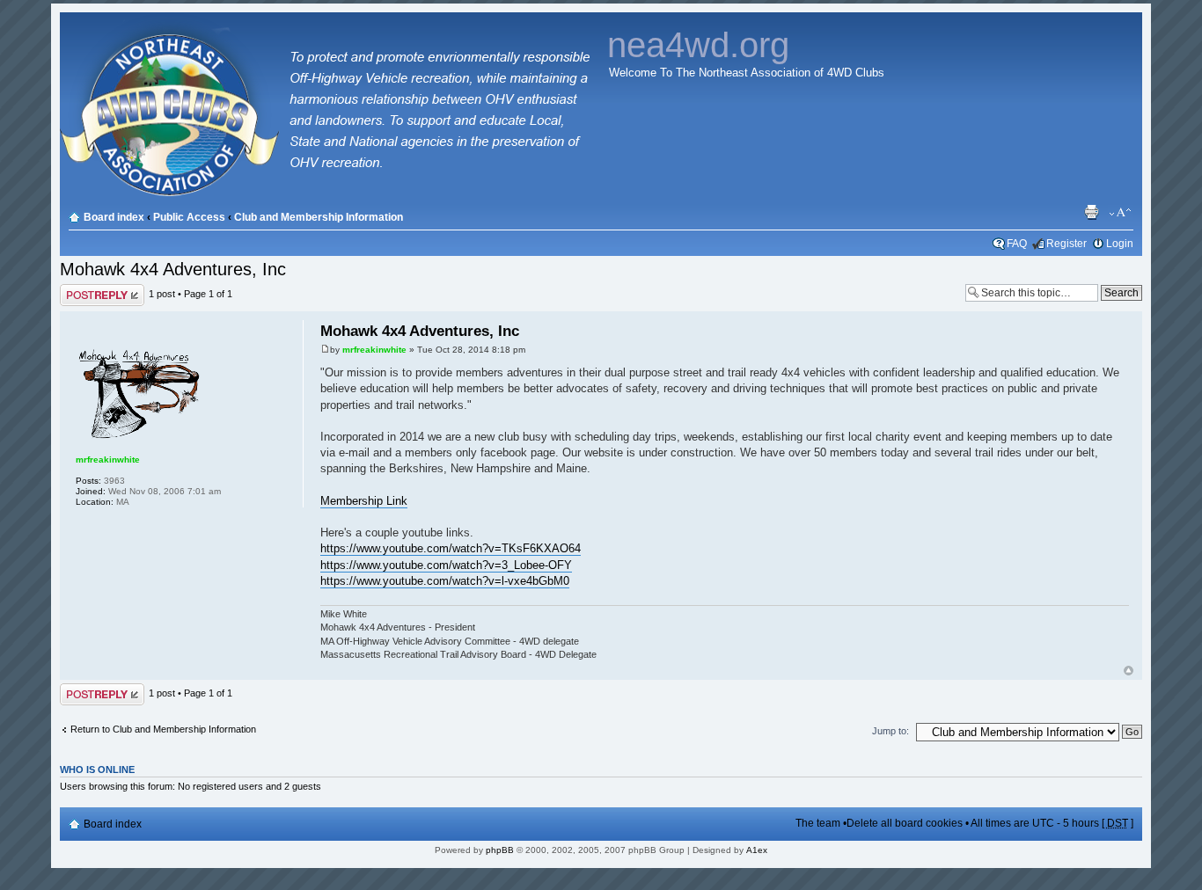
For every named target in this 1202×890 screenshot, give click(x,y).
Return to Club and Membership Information (163, 729)
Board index (114, 217)
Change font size (1120, 213)
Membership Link (363, 500)
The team (817, 823)
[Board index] (330, 193)
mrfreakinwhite (374, 349)
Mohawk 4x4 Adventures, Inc (173, 269)
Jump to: (890, 731)
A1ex (756, 850)
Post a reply (85, 289)
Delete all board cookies (905, 823)
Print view (1093, 213)
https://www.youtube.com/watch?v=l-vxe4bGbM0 (444, 580)
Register (1066, 243)
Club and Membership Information (318, 217)
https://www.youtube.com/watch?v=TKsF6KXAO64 (450, 548)
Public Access (189, 217)
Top (1128, 670)
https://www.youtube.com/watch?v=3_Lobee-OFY (446, 565)
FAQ (1017, 243)
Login (1119, 243)
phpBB (500, 850)
